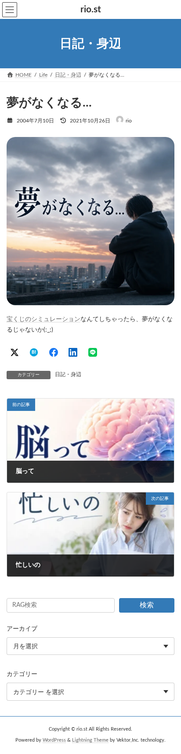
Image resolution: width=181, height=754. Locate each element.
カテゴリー (22, 675)
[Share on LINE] (93, 352)
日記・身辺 (68, 374)
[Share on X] (14, 352)
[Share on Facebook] (54, 352)
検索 (147, 605)
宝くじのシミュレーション (43, 319)
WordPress (54, 740)
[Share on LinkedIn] (73, 352)
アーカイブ (22, 629)
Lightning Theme (90, 740)
